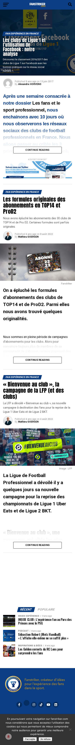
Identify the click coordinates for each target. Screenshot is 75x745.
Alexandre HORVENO (29, 84)
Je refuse (45, 739)
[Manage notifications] (8, 737)
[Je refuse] (70, 729)
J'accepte (30, 739)
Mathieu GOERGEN (28, 236)
